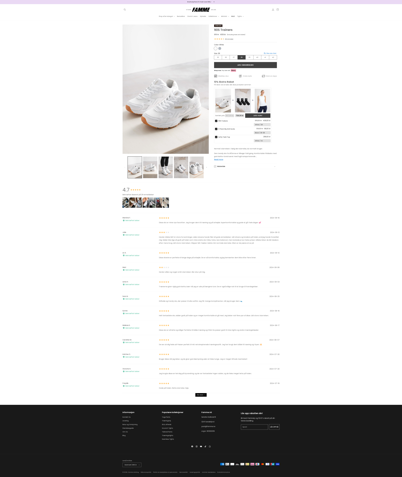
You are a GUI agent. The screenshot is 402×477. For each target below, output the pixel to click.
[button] (124, 9)
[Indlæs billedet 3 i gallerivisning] (165, 167)
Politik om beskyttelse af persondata (165, 472)
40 (258, 57)
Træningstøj (166, 421)
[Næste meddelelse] (278, 2)
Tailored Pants (167, 432)
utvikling (136, 472)
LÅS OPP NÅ (274, 427)
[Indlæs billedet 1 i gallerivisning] (135, 167)
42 (274, 57)
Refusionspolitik (146, 472)
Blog (124, 435)
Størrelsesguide (128, 428)
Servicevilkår (183, 472)
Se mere (200, 395)
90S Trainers (223, 121)
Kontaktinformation (223, 472)
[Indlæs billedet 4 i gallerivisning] (181, 167)
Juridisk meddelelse (208, 472)
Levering (125, 421)
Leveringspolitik (195, 472)
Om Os (125, 432)
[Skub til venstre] (124, 167)
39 (251, 57)
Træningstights (167, 435)
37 (235, 57)
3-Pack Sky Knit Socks (226, 129)
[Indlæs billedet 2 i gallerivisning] (150, 167)
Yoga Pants (166, 417)
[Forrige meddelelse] (123, 2)
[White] (215, 48)
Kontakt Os (126, 417)
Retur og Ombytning (129, 424)
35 (219, 57)
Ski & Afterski (166, 424)
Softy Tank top (224, 137)
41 (266, 57)
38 (241, 57)
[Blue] (219, 48)
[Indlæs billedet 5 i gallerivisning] (196, 167)
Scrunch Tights (167, 428)
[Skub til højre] (206, 167)
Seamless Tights (168, 439)
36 (227, 57)
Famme (130, 472)
